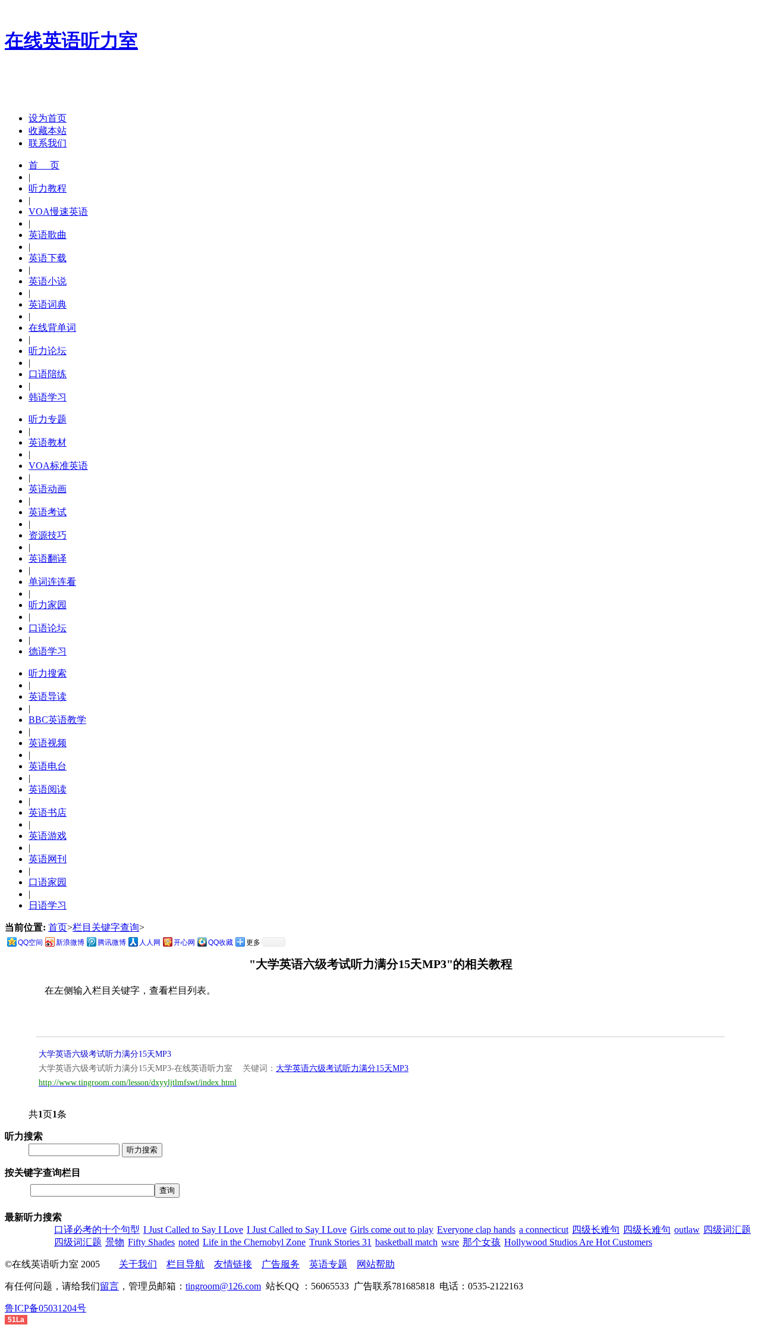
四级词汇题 (727, 1230)
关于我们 (138, 1264)
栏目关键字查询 (106, 927)
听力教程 (48, 188)
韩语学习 (48, 397)
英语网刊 (48, 859)
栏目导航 (185, 1264)
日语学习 (48, 905)
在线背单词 (52, 327)
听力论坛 (48, 351)
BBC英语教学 (57, 720)
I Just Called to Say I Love (193, 1230)
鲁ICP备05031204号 (45, 1308)
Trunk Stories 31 (340, 1242)
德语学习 (48, 651)
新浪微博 (70, 942)
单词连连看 (52, 582)
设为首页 (48, 118)
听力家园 (48, 605)
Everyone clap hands (476, 1230)
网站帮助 (376, 1264)
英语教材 (48, 442)
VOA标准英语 (58, 466)
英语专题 (328, 1264)
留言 (109, 1286)
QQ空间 (30, 942)
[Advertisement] (144, 85)
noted (188, 1242)
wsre (450, 1242)
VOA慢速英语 (58, 211)
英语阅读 (48, 789)
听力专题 (48, 419)
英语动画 (48, 489)
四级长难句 (596, 1230)
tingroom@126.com (223, 1286)
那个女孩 (482, 1242)
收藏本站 (48, 131)
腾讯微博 (112, 942)
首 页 (44, 165)
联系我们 (48, 143)
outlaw (687, 1230)
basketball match (406, 1242)
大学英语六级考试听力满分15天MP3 (105, 1054)
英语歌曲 (48, 235)
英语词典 (48, 304)
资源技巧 (48, 535)
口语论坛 (48, 628)
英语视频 (48, 743)
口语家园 (48, 882)
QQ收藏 (220, 942)
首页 (57, 927)
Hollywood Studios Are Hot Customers (578, 1242)
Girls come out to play (391, 1230)
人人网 (150, 942)
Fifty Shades (151, 1242)
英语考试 (48, 512)
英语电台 (48, 766)
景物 (114, 1242)
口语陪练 (48, 374)
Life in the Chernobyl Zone (254, 1242)
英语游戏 (48, 836)
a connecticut (543, 1230)
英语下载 (48, 258)
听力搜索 (48, 673)
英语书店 (48, 812)
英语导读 (48, 696)
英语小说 (48, 281)
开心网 (184, 942)
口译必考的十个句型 (97, 1230)
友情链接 (233, 1264)
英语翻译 (48, 558)
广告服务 (281, 1264)
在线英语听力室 (71, 40)
